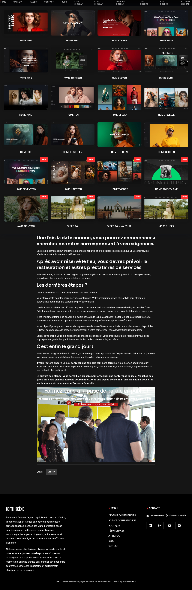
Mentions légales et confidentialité (124, 582)
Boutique (114, 525)
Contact (113, 546)
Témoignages (116, 530)
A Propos (114, 535)
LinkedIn (51, 472)
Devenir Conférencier (122, 515)
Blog (111, 540)
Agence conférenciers (122, 520)
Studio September (91, 582)
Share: (40, 471)
